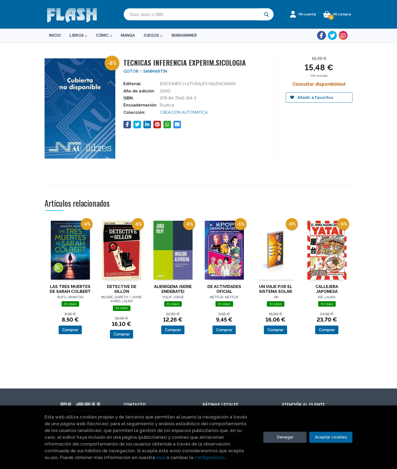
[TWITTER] (332, 35)
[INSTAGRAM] (343, 35)
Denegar (285, 437)
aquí (160, 457)
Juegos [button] (151, 35)
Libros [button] (77, 35)
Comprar (70, 330)
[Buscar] (266, 14)
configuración (209, 457)
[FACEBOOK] (321, 35)
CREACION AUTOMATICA (184, 112)
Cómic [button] (102, 35)
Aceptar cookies (331, 437)
